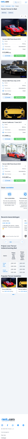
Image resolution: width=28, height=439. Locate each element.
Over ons (3, 435)
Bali (13, 6)
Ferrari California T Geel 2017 (12, 122)
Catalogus (3, 438)
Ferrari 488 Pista (4, 265)
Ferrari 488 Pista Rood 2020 (11, 164)
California (11, 12)
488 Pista (4, 12)
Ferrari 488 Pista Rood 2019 (11, 39)
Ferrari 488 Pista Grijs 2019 (11, 81)
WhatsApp (20, 55)
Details (8, 55)
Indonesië (8, 6)
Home (2, 6)
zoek (18, 2)
